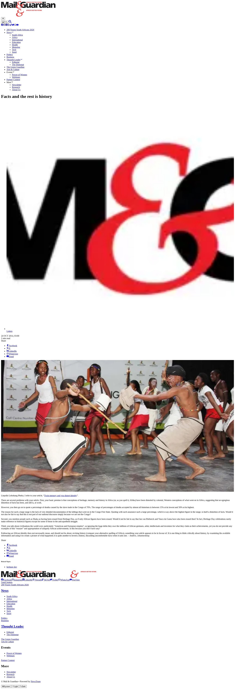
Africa (9, 599)
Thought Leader (12, 626)
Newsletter (11, 672)
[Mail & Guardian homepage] (117, 9)
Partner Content (8, 660)
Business (5, 620)
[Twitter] (13, 25)
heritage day (12, 567)
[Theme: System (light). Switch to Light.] (5, 22)
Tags (3, 582)
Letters (9, 331)
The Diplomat (12, 634)
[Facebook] (2, 25)
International (12, 601)
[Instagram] (4, 25)
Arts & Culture (7, 642)
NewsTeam (36, 681)
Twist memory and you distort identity (60, 495)
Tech (9, 611)
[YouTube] (17, 25)
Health (9, 606)
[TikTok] (11, 25)
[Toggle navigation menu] (3, 18)
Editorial (10, 632)
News (4, 590)
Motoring (11, 608)
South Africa (12, 596)
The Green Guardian (10, 639)
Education (11, 604)
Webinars (11, 656)
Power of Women (14, 653)
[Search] (10, 22)
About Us (11, 677)
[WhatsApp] (15, 25)
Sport (9, 613)
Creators (8, 582)
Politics (4, 618)
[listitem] (6, 580)
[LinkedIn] (6, 25)
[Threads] (9, 25)
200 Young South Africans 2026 (15, 585)
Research (10, 674)
